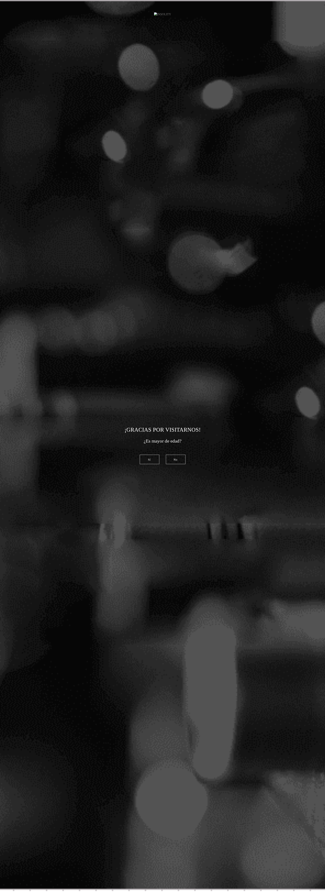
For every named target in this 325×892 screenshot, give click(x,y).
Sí (149, 459)
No (176, 459)
